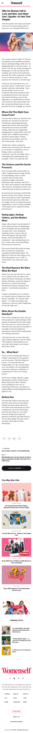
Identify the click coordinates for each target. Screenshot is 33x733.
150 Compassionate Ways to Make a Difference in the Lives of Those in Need (16, 506)
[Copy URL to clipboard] (19, 438)
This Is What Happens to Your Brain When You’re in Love (16, 589)
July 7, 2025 (16, 586)
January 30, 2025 (16, 503)
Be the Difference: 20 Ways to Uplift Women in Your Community (16, 562)
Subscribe (16, 607)
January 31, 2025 (16, 558)
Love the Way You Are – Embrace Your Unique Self (16, 534)
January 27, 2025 (16, 531)
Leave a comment (15, 468)
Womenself (8, 730)
